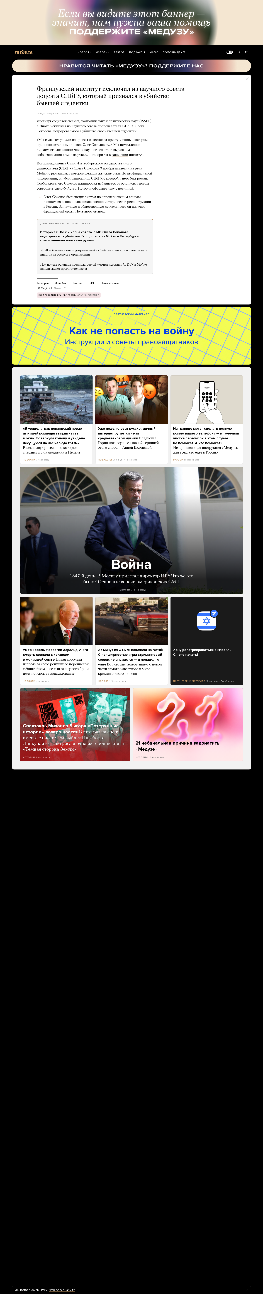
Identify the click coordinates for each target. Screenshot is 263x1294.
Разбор (119, 52)
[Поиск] (239, 52)
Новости (84, 52)
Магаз (154, 52)
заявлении (120, 155)
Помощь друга (174, 52)
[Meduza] (23, 52)
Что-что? (60, 288)
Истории (102, 52)
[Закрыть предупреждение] (246, 1290)
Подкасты (137, 52)
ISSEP (75, 113)
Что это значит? (62, 1290)
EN (247, 52)
